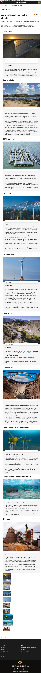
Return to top (3, 637)
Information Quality (4, 651)
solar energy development (13, 117)
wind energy (19, 237)
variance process (31, 125)
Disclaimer (3, 649)
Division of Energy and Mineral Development (19, 567)
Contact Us (3, 645)
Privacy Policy (3, 654)
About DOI (3, 642)
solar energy (14, 115)
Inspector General (24, 649)
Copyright (3, 647)
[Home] (2, 2)
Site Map (2, 656)
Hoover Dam (19, 418)
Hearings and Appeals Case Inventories (28, 647)
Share (37, 14)
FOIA (22, 645)
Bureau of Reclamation (10, 417)
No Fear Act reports (25, 651)
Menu (39, 2)
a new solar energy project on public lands (25, 133)
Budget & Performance (25, 642)
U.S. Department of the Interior (20, 2)
